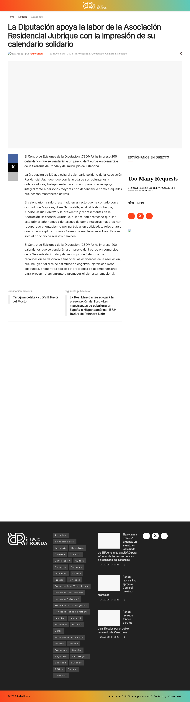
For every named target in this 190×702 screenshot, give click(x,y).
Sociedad (60, 662)
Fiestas (59, 580)
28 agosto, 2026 (109, 564)
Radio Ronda (23, 696)
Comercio (75, 554)
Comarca (110, 53)
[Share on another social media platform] (13, 176)
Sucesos (76, 662)
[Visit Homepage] (95, 5)
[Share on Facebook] (13, 158)
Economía (77, 567)
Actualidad (37, 16)
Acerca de (114, 696)
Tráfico (59, 669)
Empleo (76, 573)
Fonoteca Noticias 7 (67, 599)
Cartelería (60, 548)
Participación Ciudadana (69, 637)
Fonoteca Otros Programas (71, 605)
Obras (58, 631)
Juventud (75, 618)
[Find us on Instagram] (149, 216)
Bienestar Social (65, 541)
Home (11, 16)
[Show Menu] (9, 5)
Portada (73, 643)
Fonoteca (74, 580)
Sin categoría (80, 656)
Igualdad (60, 618)
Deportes (60, 567)
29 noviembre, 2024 (61, 53)
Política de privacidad (137, 696)
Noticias (22, 16)
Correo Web (175, 696)
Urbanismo (61, 675)
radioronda (36, 53)
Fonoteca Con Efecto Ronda (72, 586)
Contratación (62, 560)
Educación (61, 573)
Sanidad (77, 650)
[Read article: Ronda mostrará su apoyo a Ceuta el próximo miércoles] (109, 583)
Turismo (73, 669)
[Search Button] (180, 5)
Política (59, 643)
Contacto (158, 696)
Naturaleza (61, 624)
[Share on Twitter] (13, 167)
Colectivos (97, 53)
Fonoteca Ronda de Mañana (71, 611)
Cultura (79, 560)
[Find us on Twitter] (140, 216)
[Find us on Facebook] (131, 216)
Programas (61, 650)
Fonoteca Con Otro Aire (69, 592)
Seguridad (61, 656)
